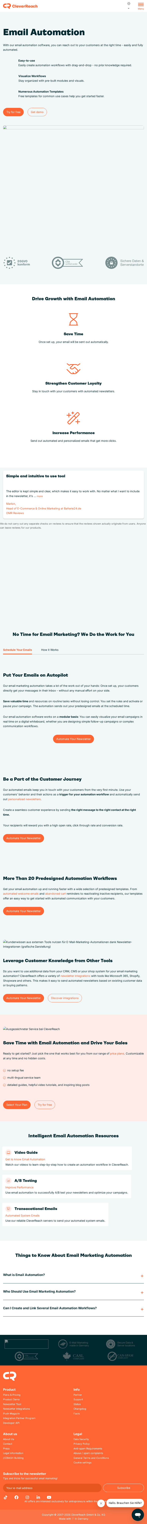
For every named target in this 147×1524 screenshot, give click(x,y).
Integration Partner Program (19, 1418)
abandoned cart (55, 893)
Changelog (80, 1408)
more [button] (40, 496)
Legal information (13, 1453)
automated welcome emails (21, 893)
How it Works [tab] (50, 649)
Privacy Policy (82, 1443)
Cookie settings (82, 1462)
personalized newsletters (24, 799)
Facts (77, 1413)
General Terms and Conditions (91, 1457)
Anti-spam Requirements (88, 1448)
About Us (8, 1439)
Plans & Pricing (11, 1394)
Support (78, 1399)
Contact (7, 1443)
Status (77, 1404)
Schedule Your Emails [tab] (17, 649)
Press (6, 1448)
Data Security (81, 1439)
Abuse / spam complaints (88, 1453)
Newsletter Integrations (16, 1408)
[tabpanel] (73, 703)
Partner (78, 1394)
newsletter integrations (75, 975)
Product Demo (11, 1399)
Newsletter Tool (12, 1404)
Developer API (11, 1422)
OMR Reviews (15, 513)
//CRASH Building (13, 1457)
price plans (117, 1053)
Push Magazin (11, 1413)
